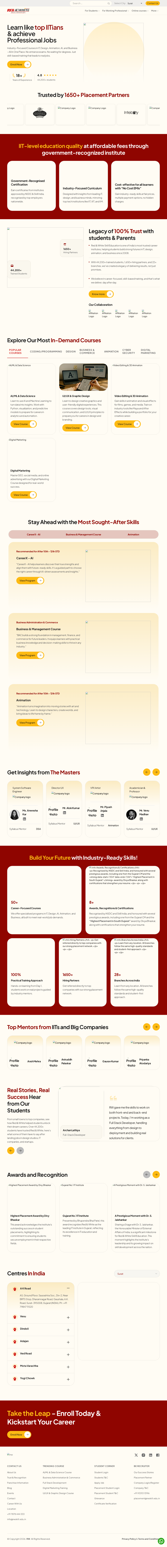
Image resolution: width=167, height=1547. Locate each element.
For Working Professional (114, 10)
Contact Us (152, 3)
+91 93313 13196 (142, 1493)
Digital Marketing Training (55, 1488)
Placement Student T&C (106, 1493)
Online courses (139, 10)
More (153, 10)
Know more (98, 293)
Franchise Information (17, 1482)
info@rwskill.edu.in (16, 1519)
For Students (91, 10)
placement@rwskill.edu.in (147, 1498)
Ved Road (26, 1353)
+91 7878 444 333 (16, 1514)
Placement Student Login (107, 1488)
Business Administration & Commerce (61, 1477)
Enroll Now (16, 64)
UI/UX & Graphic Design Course (58, 1493)
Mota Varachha (29, 1365)
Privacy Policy (129, 1538)
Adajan (24, 1341)
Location (11, 1508)
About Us (11, 1472)
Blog (9, 1488)
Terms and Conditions (149, 1538)
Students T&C (101, 1477)
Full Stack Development (54, 1482)
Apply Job (99, 1482)
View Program (27, 580)
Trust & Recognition (16, 1477)
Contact (11, 1498)
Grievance (99, 1498)
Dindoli (24, 1328)
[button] (146, 772)
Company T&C (141, 1488)
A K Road (25, 1288)
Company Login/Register (146, 1482)
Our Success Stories (144, 1472)
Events (10, 1493)
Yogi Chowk (27, 1378)
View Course (21, 423)
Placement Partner (143, 1477)
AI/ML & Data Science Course (57, 1472)
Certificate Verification (105, 1503)
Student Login (101, 1472)
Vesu (23, 1316)
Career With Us (14, 1503)
